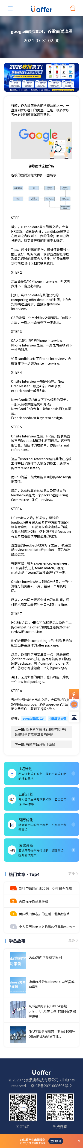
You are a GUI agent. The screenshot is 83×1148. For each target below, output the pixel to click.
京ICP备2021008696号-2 (51, 1085)
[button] (61, 87)
